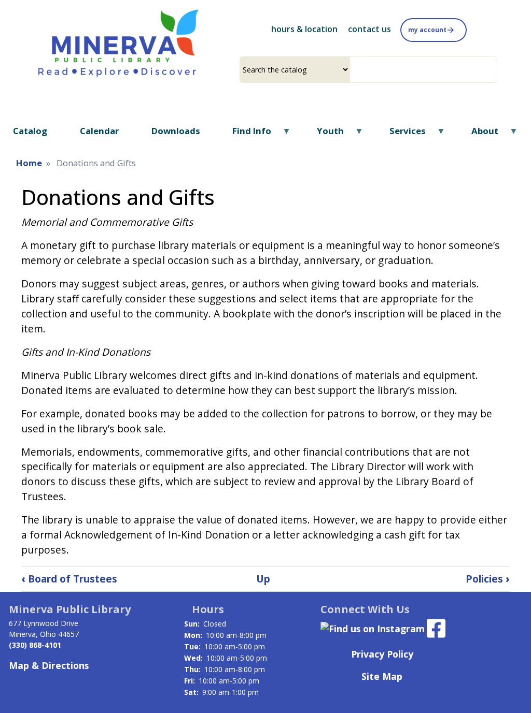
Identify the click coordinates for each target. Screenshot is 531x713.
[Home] (118, 42)
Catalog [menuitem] (30, 131)
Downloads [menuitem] (175, 131)
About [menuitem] (478, 134)
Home (29, 163)
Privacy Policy (382, 654)
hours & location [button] (304, 29)
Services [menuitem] (401, 134)
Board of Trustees (69, 579)
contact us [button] (369, 29)
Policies (488, 579)
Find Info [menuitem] (245, 134)
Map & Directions (49, 665)
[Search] (493, 69)
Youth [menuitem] (324, 134)
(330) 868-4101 (35, 645)
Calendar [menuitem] (99, 131)
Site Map (381, 676)
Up (263, 579)
